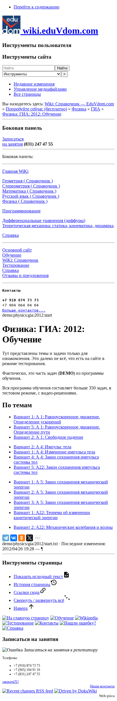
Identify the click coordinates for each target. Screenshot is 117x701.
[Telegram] (5, 537)
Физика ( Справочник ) (24, 201)
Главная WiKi (15, 171)
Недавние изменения (34, 84)
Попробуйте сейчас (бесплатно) (36, 108)
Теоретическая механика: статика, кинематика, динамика (58, 225)
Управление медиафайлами (40, 89)
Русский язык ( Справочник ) (30, 196)
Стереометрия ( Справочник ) (31, 186)
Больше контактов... (23, 310)
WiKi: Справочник (20, 260)
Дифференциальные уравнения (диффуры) (43, 220)
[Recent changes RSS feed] (27, 691)
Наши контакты (102, 686)
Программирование (21, 210)
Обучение (11, 255)
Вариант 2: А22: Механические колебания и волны (63, 527)
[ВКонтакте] (13, 537)
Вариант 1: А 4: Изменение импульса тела (54, 451)
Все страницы (27, 94)
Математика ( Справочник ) (29, 191)
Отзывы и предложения (25, 275)
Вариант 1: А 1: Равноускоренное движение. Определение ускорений (57, 419)
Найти (62, 68)
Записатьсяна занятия (13, 141)
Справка (10, 235)
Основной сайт (17, 250)
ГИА (95, 108)
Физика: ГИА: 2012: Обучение (31, 114)
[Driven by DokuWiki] (75, 691)
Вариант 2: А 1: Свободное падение (48, 437)
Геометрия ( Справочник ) (27, 180)
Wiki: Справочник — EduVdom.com (79, 103)
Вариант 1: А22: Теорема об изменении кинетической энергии (52, 515)
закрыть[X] (10, 682)
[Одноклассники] (21, 537)
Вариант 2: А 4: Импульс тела (42, 446)
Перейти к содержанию (36, 7)
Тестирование (15, 265)
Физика (79, 108)
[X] (29, 537)
